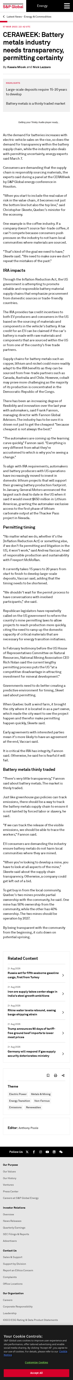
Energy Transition (19, 1100)
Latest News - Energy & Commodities (28, 16)
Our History (9, 1178)
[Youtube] (47, 1152)
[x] (27, 1152)
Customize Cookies (36, 1362)
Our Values (9, 1171)
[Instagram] (41, 1152)
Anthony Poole (28, 1128)
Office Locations (12, 1283)
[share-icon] (63, 1075)
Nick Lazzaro (42, 67)
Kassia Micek (16, 67)
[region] (36, 1352)
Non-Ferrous (42, 1100)
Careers (7, 1300)
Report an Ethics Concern (18, 1270)
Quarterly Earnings (14, 1227)
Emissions (15, 1107)
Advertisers (10, 1241)
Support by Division (14, 1263)
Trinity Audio (38, 122)
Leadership (9, 1313)
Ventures (8, 1184)
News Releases (12, 1221)
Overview (8, 1214)
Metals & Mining (41, 1094)
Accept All (36, 1373)
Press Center (10, 1191)
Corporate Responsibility (18, 1306)
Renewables (33, 1107)
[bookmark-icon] (48, 1075)
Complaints (10, 1277)
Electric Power (18, 1094)
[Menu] (67, 6)
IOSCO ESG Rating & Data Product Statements (30, 1320)
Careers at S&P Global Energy (21, 1198)
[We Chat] (61, 1152)
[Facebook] (34, 1152)
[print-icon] (55, 1075)
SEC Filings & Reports (16, 1234)
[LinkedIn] (54, 1152)
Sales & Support (12, 1257)
